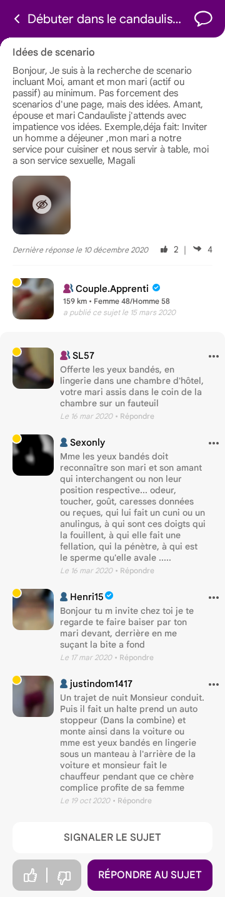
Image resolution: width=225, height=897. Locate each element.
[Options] (209, 357)
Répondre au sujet (150, 875)
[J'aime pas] (64, 878)
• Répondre (134, 416)
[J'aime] (30, 875)
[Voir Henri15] (33, 609)
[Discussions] (203, 19)
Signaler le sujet (112, 837)
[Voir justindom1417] (33, 696)
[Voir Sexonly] (33, 455)
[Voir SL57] (33, 368)
